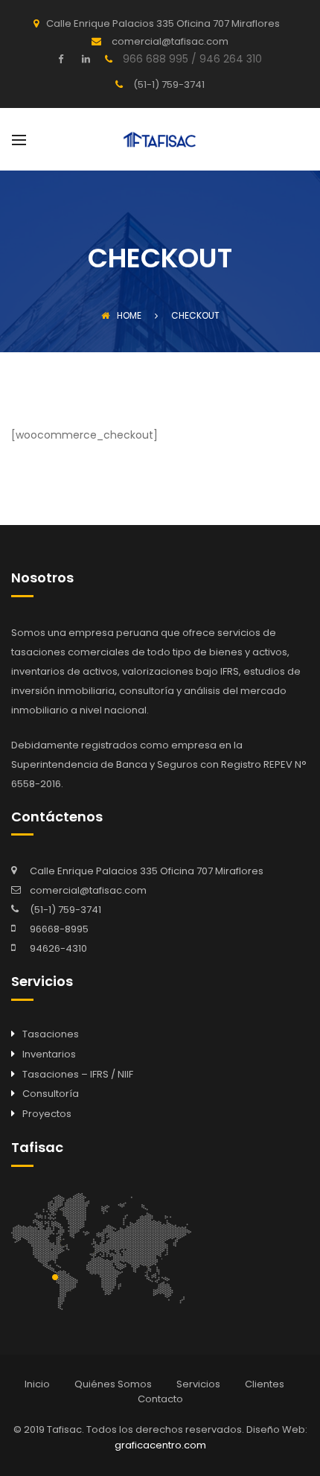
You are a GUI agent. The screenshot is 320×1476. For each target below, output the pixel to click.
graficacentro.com (160, 1445)
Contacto (160, 1399)
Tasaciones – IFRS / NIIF (77, 1074)
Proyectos (46, 1114)
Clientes (264, 1384)
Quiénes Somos (113, 1384)
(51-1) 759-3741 (65, 910)
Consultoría (50, 1094)
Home (129, 315)
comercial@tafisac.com (88, 890)
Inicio (37, 1384)
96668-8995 (59, 929)
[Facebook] (64, 58)
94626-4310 (58, 948)
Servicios (198, 1384)
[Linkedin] (84, 58)
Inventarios (49, 1054)
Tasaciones (50, 1034)
